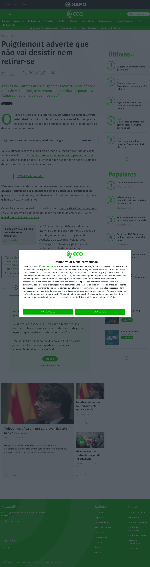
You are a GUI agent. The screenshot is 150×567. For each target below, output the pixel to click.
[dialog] (75, 283)
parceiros (48, 266)
